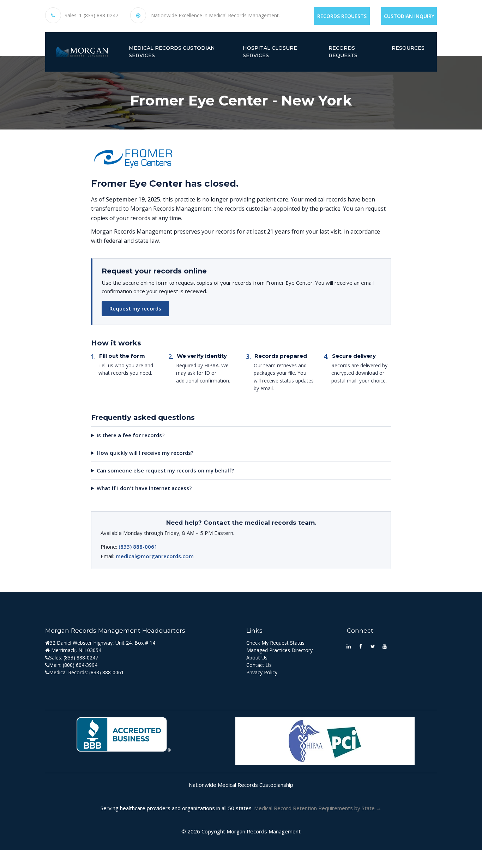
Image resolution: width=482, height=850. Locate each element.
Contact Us (259, 665)
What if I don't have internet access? (144, 488)
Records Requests (342, 16)
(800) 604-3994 (80, 665)
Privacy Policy (261, 672)
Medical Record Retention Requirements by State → (317, 808)
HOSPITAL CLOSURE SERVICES (270, 52)
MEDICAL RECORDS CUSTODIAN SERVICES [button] (172, 52)
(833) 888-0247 (81, 657)
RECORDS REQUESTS (343, 52)
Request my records (135, 308)
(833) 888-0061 (138, 546)
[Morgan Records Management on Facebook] (360, 646)
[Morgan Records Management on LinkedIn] (348, 646)
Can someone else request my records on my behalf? (165, 470)
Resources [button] (408, 48)
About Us (256, 657)
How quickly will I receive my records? (145, 452)
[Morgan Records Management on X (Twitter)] (372, 646)
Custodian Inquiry (409, 16)
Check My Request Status (275, 642)
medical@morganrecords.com (155, 556)
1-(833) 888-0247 (98, 15)
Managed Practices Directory (279, 650)
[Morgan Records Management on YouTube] (384, 646)
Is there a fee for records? (130, 435)
